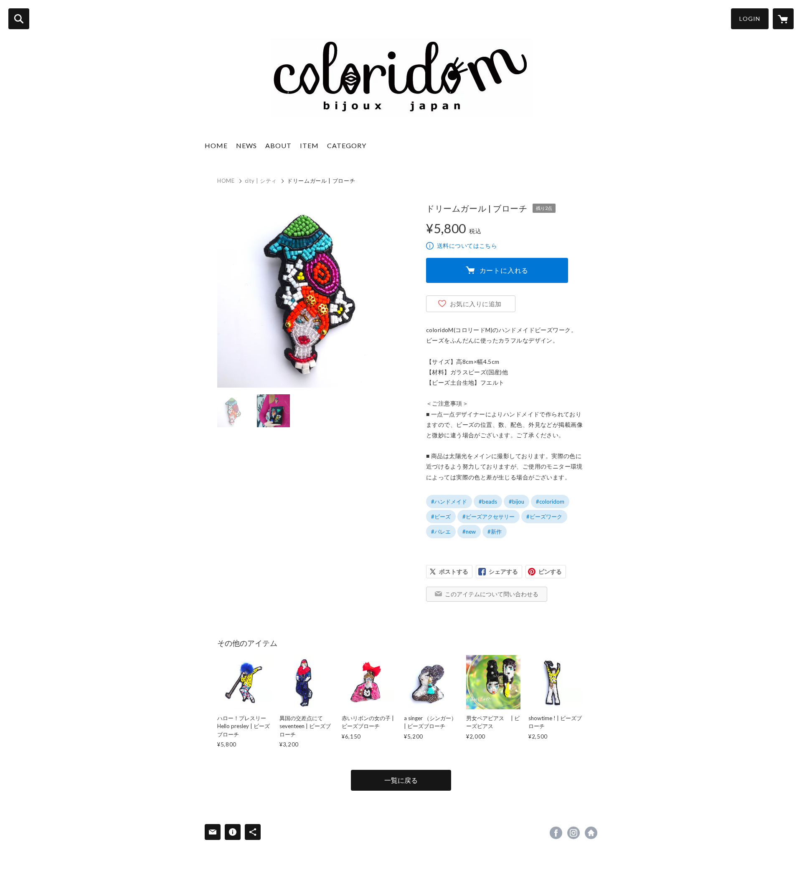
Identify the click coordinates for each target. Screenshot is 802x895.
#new (469, 531)
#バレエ (441, 531)
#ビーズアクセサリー (488, 516)
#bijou (516, 501)
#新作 (494, 531)
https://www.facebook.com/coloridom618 (556, 833)
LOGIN (749, 18)
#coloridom (550, 501)
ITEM (309, 145)
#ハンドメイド (449, 501)
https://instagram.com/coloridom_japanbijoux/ (573, 833)
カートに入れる (504, 270)
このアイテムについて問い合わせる (491, 594)
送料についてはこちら (467, 245)
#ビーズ (441, 516)
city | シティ (261, 180)
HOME (216, 145)
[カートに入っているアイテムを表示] (783, 18)
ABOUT (278, 145)
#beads (488, 501)
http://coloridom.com (591, 833)
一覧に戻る (401, 780)
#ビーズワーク (544, 516)
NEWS (246, 145)
